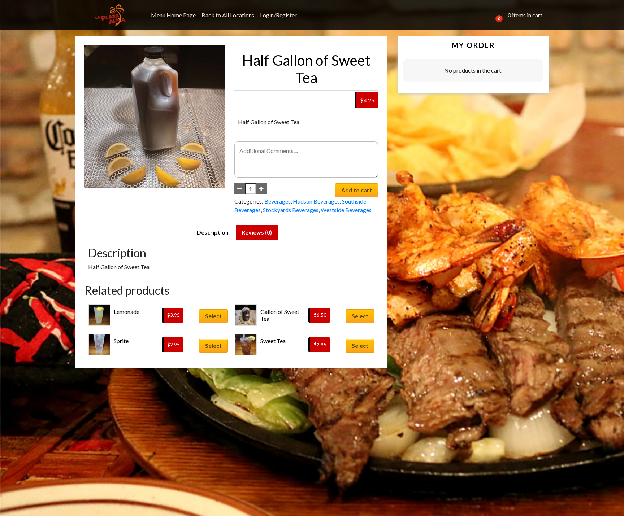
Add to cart (356, 190)
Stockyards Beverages (290, 209)
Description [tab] (213, 232)
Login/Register (278, 15)
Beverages (277, 201)
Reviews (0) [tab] (257, 232)
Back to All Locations (228, 15)
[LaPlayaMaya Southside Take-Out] (110, 15)
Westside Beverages (346, 209)
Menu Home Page (173, 15)
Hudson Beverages (316, 201)
